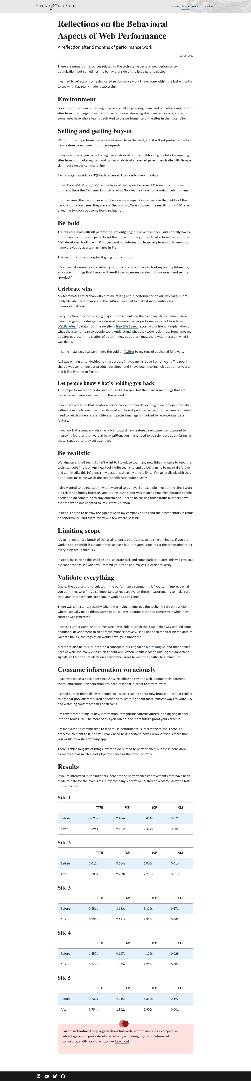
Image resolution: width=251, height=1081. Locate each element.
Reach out (122, 1041)
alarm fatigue (155, 647)
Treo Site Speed (127, 326)
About (196, 6)
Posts (185, 6)
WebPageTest (67, 326)
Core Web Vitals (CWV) (83, 185)
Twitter (129, 352)
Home (174, 6)
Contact (209, 6)
